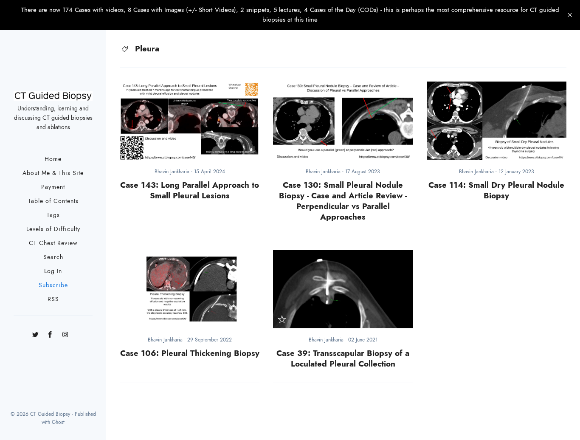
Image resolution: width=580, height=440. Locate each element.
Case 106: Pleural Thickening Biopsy (189, 353)
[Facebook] (50, 331)
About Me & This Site (53, 173)
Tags (53, 215)
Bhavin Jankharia (173, 171)
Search (53, 257)
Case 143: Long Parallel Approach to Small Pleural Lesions (189, 190)
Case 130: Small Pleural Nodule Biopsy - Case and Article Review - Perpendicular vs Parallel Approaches (343, 201)
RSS (53, 299)
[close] (570, 15)
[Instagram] (65, 331)
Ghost (58, 422)
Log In (53, 271)
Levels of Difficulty (53, 229)
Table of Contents (53, 201)
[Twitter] (35, 331)
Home (53, 159)
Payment (53, 187)
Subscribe (53, 285)
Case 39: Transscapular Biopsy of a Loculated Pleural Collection (342, 358)
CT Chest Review (53, 243)
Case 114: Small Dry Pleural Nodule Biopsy (496, 190)
